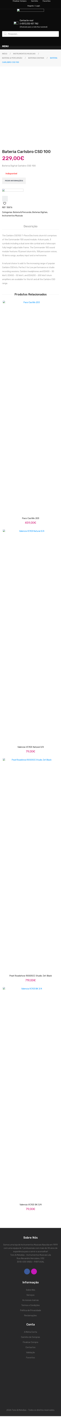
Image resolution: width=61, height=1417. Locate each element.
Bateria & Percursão (12, 58)
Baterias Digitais (36, 58)
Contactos (30, 1347)
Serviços (30, 1295)
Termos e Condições (30, 1305)
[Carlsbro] (12, 192)
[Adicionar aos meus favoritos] (5, 199)
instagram (34, 1271)
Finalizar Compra (30, 1342)
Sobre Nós (30, 1290)
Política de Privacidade (30, 1310)
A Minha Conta (30, 1332)
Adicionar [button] (33, 739)
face (27, 1271)
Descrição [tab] (30, 226)
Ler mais (33, 968)
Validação (30, 1352)
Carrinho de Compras (30, 1337)
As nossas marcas (30, 1300)
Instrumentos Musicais (24, 54)
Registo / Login (34, 6)
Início (4, 54)
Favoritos (30, 1357)
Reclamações (30, 1315)
